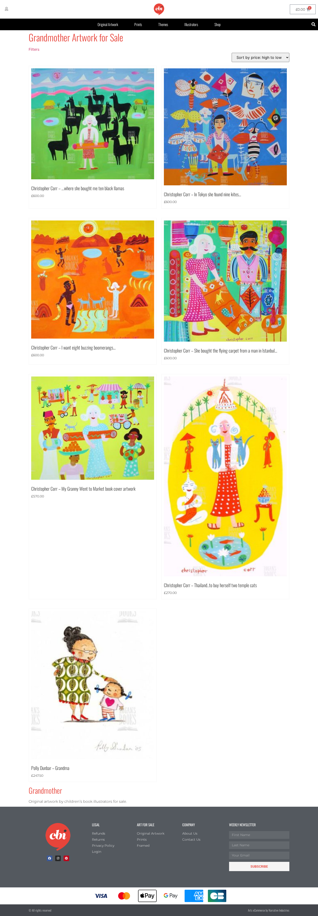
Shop (217, 24)
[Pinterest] (66, 858)
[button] (314, 24)
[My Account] (6, 9)
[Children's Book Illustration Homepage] (58, 837)
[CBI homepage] (159, 9)
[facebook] (49, 858)
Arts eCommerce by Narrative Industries (268, 910)
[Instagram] (58, 858)
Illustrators (191, 24)
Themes (163, 24)
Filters (34, 49)
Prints (138, 24)
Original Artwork (108, 24)
